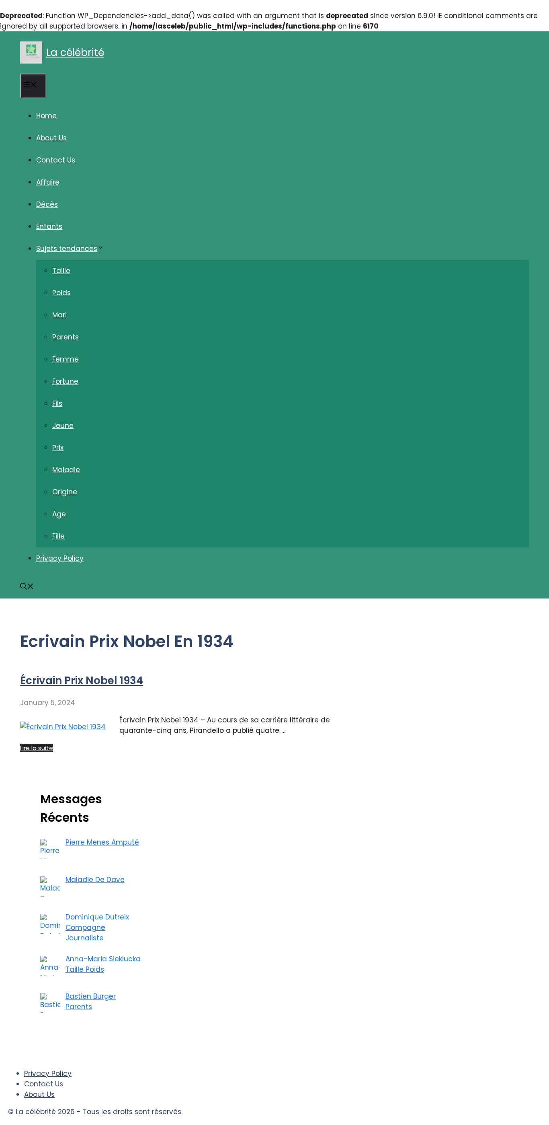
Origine (64, 492)
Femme (65, 359)
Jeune (63, 425)
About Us (51, 138)
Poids (61, 293)
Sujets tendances (66, 248)
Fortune (65, 381)
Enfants (49, 226)
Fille (58, 536)
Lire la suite (36, 748)
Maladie (66, 470)
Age (59, 514)
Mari (59, 315)
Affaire (47, 182)
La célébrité (75, 52)
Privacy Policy (60, 558)
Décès (47, 204)
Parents (65, 337)
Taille (61, 271)
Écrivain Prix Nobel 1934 (81, 680)
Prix (58, 447)
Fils (57, 403)
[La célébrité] (31, 52)
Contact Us (55, 160)
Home (46, 116)
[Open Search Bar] (27, 587)
